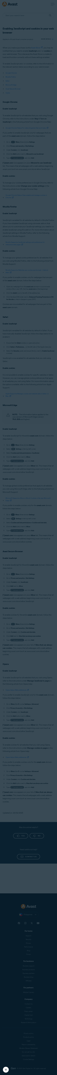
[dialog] (28, 537)
